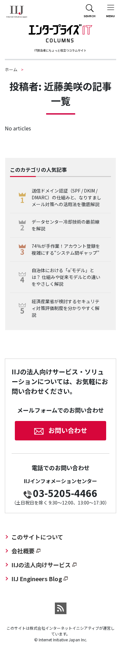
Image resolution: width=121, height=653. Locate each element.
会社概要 (23, 551)
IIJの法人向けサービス (41, 564)
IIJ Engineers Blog (36, 578)
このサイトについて (37, 537)
